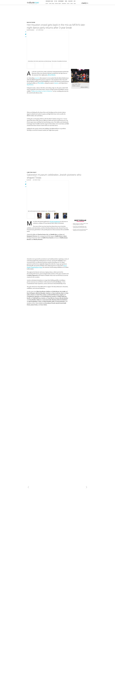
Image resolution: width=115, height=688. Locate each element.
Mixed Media (51, 75)
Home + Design (51, 3)
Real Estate (70, 1)
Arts (74, 1)
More (75, 3)
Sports (68, 3)
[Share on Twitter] (25, 34)
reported (37, 78)
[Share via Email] (25, 37)
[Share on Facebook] (25, 32)
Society (47, 3)
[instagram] (85, 3)
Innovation (64, 3)
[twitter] (84, 3)
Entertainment (61, 1)
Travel (66, 1)
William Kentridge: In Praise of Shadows (42, 91)
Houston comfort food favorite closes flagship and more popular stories (80, 230)
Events (71, 3)
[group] (31, 66)
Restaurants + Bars (49, 1)
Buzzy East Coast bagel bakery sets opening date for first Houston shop (80, 227)
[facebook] (82, 3)
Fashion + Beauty (58, 3)
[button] (31, 216)
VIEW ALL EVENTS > (84, 87)
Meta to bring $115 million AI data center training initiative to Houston (80, 224)
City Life (55, 1)
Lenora (56, 83)
